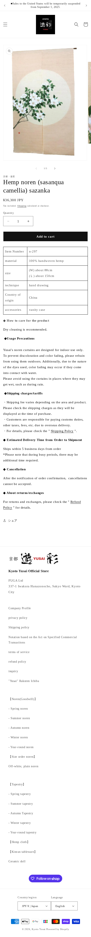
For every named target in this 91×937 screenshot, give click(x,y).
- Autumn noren (18, 727)
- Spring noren (18, 708)
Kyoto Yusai (39, 929)
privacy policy (17, 617)
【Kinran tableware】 (22, 851)
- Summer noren (19, 718)
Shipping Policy (62, 431)
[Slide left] (36, 168)
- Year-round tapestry (22, 832)
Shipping (21, 206)
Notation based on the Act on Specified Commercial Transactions (42, 640)
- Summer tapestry (20, 803)
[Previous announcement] (4, 5)
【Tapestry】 (17, 784)
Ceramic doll (16, 861)
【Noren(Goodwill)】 (22, 699)
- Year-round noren (21, 747)
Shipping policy (18, 627)
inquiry (13, 671)
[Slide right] (54, 168)
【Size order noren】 (22, 756)
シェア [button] (12, 520)
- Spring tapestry (19, 794)
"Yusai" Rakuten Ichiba (23, 681)
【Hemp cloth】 (19, 842)
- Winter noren (18, 737)
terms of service (19, 652)
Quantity (8, 212)
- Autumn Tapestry (20, 813)
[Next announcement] (86, 5)
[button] (5, 24)
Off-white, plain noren (23, 766)
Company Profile (19, 608)
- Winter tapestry (19, 822)
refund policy (17, 661)
